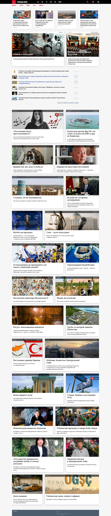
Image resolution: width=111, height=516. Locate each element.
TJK (46, 2)
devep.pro (62, 514)
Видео (28, 5)
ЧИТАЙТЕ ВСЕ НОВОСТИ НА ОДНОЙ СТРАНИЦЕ (68, 103)
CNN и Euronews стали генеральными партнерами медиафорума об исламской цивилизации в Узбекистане (88, 23)
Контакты (15, 511)
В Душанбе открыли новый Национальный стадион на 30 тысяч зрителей (65, 22)
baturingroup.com (65, 513)
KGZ (42, 2)
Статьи (21, 5)
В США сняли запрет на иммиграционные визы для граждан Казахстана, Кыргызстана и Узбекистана (21, 23)
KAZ (38, 2)
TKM (51, 2)
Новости (14, 5)
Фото (34, 5)
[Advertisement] (90, 89)
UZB (55, 2)
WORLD (59, 2)
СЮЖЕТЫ (41, 5)
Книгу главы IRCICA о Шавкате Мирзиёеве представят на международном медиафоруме (44, 23)
